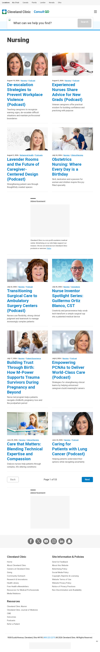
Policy (49, 248)
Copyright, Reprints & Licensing (65, 576)
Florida (34, 3)
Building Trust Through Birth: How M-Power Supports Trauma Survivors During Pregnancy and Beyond (23, 377)
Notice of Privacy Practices (63, 586)
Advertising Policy (59, 569)
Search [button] (84, 21)
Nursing (24, 81)
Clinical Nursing (77, 155)
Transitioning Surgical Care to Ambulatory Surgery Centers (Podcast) (22, 300)
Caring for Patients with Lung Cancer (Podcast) (69, 448)
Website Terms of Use (61, 579)
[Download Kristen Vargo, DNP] (27, 138)
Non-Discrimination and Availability (67, 590)
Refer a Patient (13, 624)
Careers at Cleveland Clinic (18, 569)
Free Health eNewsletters (18, 586)
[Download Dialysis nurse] (27, 423)
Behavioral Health (26, 155)
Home (9, 562)
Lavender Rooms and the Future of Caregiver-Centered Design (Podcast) (23, 169)
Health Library (13, 583)
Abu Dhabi (15, 3)
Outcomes (11, 617)
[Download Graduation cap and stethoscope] (72, 64)
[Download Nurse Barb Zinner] (72, 341)
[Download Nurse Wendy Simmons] (27, 270)
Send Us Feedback (60, 562)
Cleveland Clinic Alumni (17, 606)
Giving (9, 572)
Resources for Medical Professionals (23, 590)
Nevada (51, 3)
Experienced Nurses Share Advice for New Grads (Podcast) (67, 92)
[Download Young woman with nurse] (27, 341)
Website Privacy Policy (61, 583)
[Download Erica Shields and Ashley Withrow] (27, 64)
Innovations (75, 287)
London (42, 3)
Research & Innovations (17, 579)
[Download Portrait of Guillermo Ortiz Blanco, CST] (72, 270)
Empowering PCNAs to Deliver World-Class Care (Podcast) (68, 370)
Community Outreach (16, 576)
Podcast (32, 81)
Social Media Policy (60, 572)
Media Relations (14, 593)
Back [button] (12, 479)
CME (9, 613)
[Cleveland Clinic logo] (16, 12)
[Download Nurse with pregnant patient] (72, 138)
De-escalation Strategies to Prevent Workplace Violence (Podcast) (25, 94)
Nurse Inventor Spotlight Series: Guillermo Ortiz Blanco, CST (67, 298)
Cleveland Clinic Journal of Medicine (22, 610)
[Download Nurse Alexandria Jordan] (72, 423)
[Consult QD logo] (41, 12)
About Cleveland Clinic (16, 565)
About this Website (60, 565)
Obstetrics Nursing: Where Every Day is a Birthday (66, 167)
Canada (25, 3)
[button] (95, 11)
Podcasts (39, 155)
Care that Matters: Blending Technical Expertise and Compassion (25, 451)
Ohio (59, 3)
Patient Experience (33, 358)
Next (87, 479)
